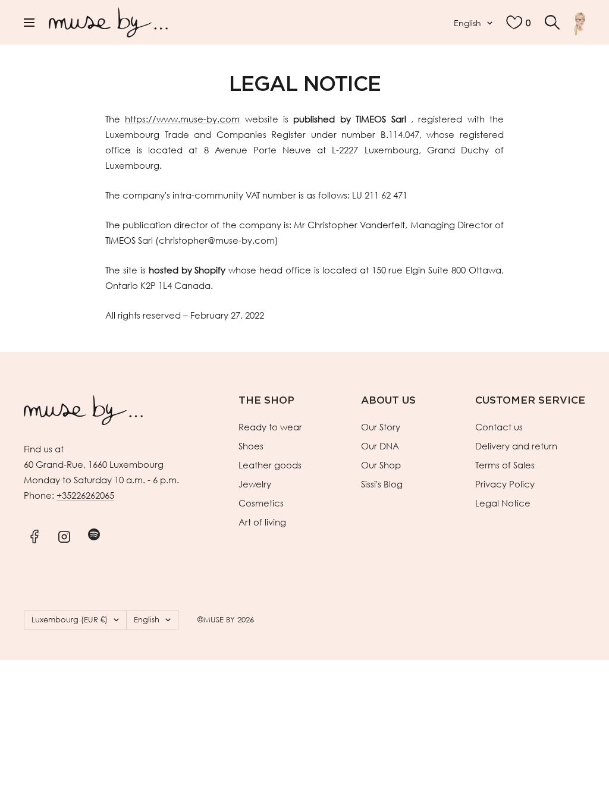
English (467, 23)
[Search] (552, 22)
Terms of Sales (505, 465)
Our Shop (381, 465)
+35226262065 (85, 495)
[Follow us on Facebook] (34, 534)
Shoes (250, 446)
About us (388, 400)
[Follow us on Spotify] (93, 534)
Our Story (380, 427)
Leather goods (270, 465)
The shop (266, 400)
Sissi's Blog (382, 484)
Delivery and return (516, 446)
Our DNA (380, 446)
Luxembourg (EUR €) (70, 620)
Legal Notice (502, 503)
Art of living (262, 522)
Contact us (499, 427)
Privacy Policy (505, 484)
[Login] (579, 23)
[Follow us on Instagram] (64, 534)
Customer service (530, 400)
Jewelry (254, 484)
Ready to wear (270, 427)
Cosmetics (261, 503)
